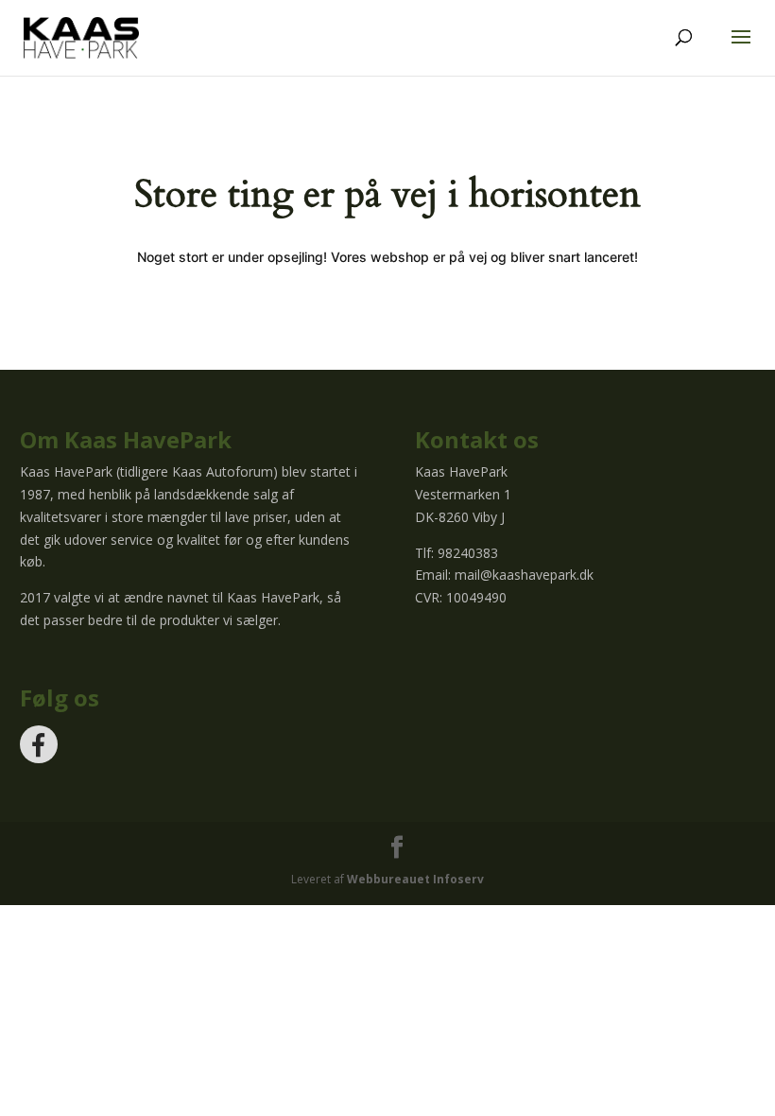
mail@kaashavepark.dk (524, 575)
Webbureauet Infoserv (415, 879)
